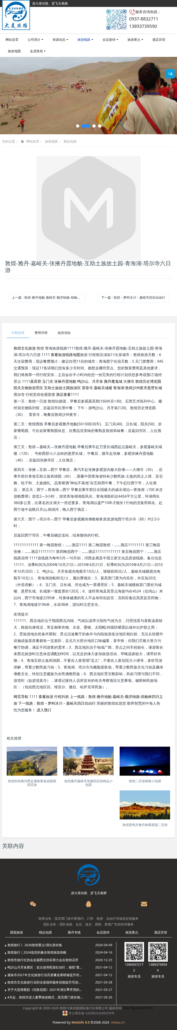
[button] (9, 95)
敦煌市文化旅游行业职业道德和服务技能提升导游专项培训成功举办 (45, 982)
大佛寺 (128, 381)
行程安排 (18, 332)
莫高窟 (35, 381)
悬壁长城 (154, 387)
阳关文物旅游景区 (28, 387)
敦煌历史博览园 (148, 381)
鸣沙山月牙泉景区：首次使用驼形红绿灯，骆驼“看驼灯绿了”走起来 (45, 967)
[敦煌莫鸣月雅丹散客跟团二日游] (145, 805)
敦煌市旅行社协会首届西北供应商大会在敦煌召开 (42, 960)
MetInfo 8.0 (80, 1022)
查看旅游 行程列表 (53, 696)
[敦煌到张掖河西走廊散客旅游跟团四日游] (32, 761)
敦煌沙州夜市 (136, 387)
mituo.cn (118, 1022)
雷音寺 (87, 387)
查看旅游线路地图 (65, 354)
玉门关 (47, 381)
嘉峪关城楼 (103, 387)
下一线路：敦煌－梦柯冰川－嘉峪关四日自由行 (57, 703)
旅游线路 (51, 141)
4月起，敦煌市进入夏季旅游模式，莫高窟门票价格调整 (45, 997)
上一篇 (49, 297)
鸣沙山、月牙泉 (90, 381)
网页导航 (21, 696)
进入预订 (44, 709)
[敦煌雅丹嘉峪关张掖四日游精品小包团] (88, 761)
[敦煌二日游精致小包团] (145, 761)
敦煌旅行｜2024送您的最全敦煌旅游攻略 (36, 952)
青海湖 (118, 387)
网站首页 (12, 39)
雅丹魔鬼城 (113, 381)
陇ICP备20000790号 (138, 1008)
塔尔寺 (19, 394)
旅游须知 (64, 332)
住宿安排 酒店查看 (55, 394)
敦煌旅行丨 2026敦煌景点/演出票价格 (34, 945)
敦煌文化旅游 (25, 348)
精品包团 (70, 141)
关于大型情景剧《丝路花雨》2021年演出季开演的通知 (45, 989)
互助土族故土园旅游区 (62, 387)
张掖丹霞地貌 (65, 381)
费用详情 (41, 332)
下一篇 (133, 297)
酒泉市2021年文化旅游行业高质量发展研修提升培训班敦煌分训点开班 (45, 975)
